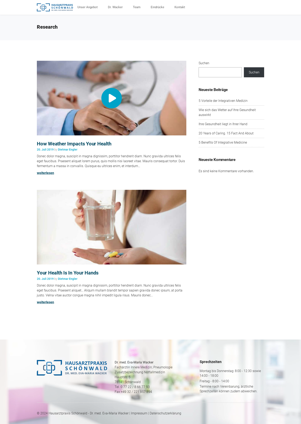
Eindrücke (157, 7)
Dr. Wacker (115, 7)
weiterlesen (45, 173)
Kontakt (179, 7)
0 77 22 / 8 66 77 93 (135, 387)
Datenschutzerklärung (165, 413)
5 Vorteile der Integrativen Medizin (223, 101)
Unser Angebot (87, 7)
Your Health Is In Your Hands (67, 273)
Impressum (139, 413)
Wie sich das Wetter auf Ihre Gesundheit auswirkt (227, 112)
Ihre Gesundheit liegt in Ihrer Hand (223, 124)
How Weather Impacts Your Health (74, 144)
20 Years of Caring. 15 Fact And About (226, 133)
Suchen (204, 63)
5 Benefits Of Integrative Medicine (223, 142)
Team (136, 7)
